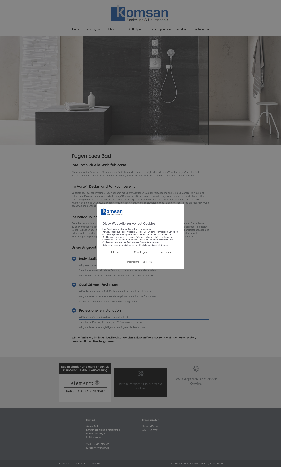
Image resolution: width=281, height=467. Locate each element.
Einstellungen (140, 252)
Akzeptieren (165, 252)
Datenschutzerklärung (112, 244)
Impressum (147, 261)
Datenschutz (133, 261)
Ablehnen (115, 252)
